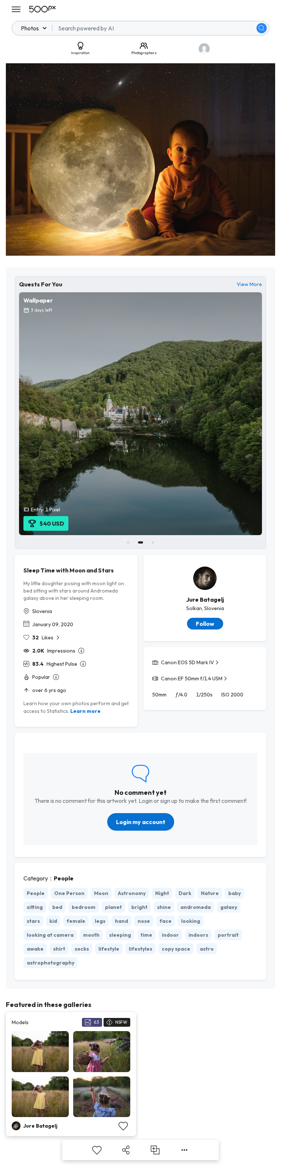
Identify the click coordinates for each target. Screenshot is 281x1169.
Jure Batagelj (205, 599)
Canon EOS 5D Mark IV (187, 662)
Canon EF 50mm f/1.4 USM (191, 678)
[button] (261, 28)
